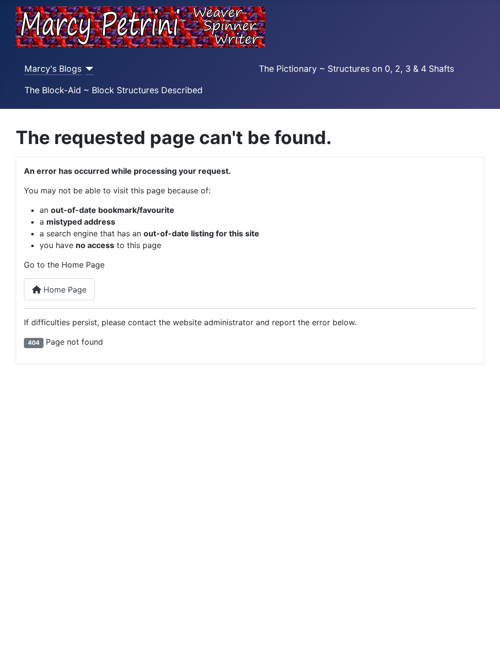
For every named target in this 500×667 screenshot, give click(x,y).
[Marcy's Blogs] (88, 69)
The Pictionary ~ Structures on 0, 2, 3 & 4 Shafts (356, 68)
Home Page (63, 289)
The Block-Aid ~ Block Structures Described (113, 90)
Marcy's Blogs (53, 68)
